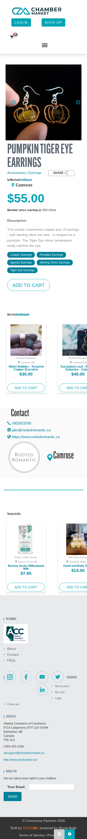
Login (21, 22)
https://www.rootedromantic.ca (35, 437)
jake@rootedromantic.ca (31, 430)
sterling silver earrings (55, 262)
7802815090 (21, 423)
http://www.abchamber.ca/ (20, 759)
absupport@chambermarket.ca (24, 753)
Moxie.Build (67, 828)
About (11, 649)
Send (12, 796)
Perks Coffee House (26, 557)
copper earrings (21, 254)
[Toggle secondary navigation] (44, 45)
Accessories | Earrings (24, 173)
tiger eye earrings (22, 270)
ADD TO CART (28, 285)
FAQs (11, 660)
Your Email (16, 787)
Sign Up (53, 22)
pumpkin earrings (51, 254)
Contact (13, 654)
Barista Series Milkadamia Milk (26, 567)
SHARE (58, 173)
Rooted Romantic (25, 180)
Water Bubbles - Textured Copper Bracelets (26, 368)
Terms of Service (31, 835)
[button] (11, 102)
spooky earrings (21, 262)
